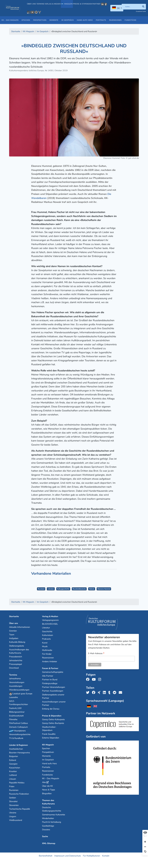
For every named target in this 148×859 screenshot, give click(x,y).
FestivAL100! (15, 708)
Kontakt (105, 855)
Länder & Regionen (18, 745)
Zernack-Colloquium (18, 727)
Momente (53, 20)
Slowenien (14, 805)
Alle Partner (47, 675)
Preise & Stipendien (82, 4)
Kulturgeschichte (63, 589)
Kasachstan (14, 767)
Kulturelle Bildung (17, 642)
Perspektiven (39, 20)
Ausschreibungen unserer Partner (54, 703)
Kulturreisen (47, 635)
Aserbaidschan (16, 748)
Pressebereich (15, 656)
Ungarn (12, 816)
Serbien (12, 797)
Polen (11, 786)
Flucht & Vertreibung (51, 822)
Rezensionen (115, 20)
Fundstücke (130, 20)
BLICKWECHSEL (50, 624)
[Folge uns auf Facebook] (88, 679)
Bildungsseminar (17, 712)
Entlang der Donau (50, 708)
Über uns (31, 4)
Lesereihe (13, 697)
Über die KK (47, 786)
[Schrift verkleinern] (145, 847)
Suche (45, 836)
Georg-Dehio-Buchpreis (53, 723)
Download (14, 667)
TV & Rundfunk (16, 738)
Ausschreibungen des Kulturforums (19, 651)
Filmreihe (13, 719)
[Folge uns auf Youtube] (94, 679)
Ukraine (12, 812)
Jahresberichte (15, 660)
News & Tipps (48, 789)
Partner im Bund (49, 679)
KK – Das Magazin (10, 20)
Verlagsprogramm (50, 620)
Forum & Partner (50, 668)
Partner (96, 4)
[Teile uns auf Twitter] (88, 692)
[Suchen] (143, 7)
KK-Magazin (48, 744)
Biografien (47, 793)
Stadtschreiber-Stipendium (49, 729)
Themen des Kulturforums (48, 802)
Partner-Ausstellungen (52, 690)
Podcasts (46, 638)
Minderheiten (48, 818)
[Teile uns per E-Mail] (121, 692)
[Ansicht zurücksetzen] (145, 852)
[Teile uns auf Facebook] (94, 692)
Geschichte (47, 631)
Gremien (13, 630)
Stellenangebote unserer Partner (53, 696)
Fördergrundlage (49, 683)
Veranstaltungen (16, 682)
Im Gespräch (67, 20)
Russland (41, 589)
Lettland (13, 775)
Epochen (26, 20)
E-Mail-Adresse (96, 654)
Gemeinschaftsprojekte (52, 672)
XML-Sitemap (48, 843)
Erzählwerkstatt (16, 715)
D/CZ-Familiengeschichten (18, 703)
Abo (44, 782)
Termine (40, 4)
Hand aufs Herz (85, 20)
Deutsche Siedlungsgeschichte (51, 809)
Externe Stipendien (50, 737)
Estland (12, 760)
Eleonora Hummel (103, 589)
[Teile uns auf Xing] (100, 692)
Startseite (14, 616)
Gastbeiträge (48, 825)
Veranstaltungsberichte (19, 734)
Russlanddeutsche (79, 589)
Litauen (12, 779)
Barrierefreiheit (45, 855)
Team (11, 634)
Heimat (91, 589)
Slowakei (13, 801)
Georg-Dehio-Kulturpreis (53, 719)
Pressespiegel (15, 664)
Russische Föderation (19, 793)
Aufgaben (13, 638)
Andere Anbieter (49, 661)
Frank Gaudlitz (49, 734)
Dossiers (46, 829)
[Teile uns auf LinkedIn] (105, 692)
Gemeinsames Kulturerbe (53, 814)
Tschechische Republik (19, 809)
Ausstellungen (15, 686)
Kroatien (13, 771)
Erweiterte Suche (141, 11)
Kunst (44, 642)
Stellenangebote (16, 645)
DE (118, 8)
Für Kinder (46, 654)
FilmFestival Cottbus (18, 723)
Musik (45, 646)
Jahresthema (15, 678)
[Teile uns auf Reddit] (115, 692)
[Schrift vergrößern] (145, 842)
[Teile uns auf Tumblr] (110, 692)
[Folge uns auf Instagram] (100, 679)
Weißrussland (15, 820)
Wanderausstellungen (19, 689)
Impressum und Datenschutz (67, 855)
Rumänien (13, 790)
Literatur (51, 589)
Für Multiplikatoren (91, 855)
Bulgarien (13, 756)
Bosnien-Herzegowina (19, 752)
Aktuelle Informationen (19, 627)
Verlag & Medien (53, 4)
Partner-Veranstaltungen (53, 687)
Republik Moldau (16, 782)
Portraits (101, 20)
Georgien (13, 763)
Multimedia (47, 650)
